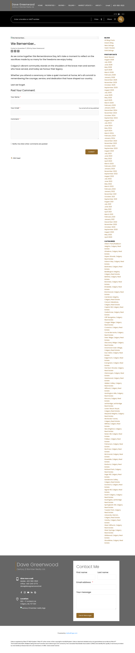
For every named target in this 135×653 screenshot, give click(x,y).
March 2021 (108, 214)
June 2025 (108, 95)
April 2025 (108, 100)
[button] (21, 592)
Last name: (103, 572)
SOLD (123, 14)
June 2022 (108, 181)
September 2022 (111, 174)
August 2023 (109, 151)
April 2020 (108, 237)
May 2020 (108, 234)
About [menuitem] (98, 5)
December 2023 (110, 141)
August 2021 (108, 201)
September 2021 (110, 199)
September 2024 (111, 118)
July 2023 (108, 153)
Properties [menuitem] (49, 5)
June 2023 (108, 156)
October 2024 (109, 115)
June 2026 (108, 65)
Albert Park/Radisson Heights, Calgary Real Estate (112, 246)
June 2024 (108, 125)
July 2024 (108, 123)
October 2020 (109, 227)
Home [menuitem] (40, 5)
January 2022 (109, 191)
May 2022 (108, 184)
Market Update (84, 5)
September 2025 (111, 87)
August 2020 (109, 232)
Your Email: (15, 108)
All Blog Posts (109, 40)
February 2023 (110, 166)
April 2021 (108, 212)
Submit (91, 152)
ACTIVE (115, 14)
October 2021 (109, 196)
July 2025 (108, 92)
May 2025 (108, 97)
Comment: (15, 119)
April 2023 (108, 161)
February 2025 (110, 105)
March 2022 (109, 186)
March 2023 (109, 163)
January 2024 (109, 138)
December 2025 (110, 80)
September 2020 (111, 229)
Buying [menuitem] (61, 5)
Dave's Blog (108, 43)
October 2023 (109, 146)
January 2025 (109, 108)
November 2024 (110, 113)
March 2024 (109, 133)
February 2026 (110, 75)
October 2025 (109, 85)
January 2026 (109, 77)
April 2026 (108, 70)
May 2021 (107, 209)
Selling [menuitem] (71, 5)
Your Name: (15, 97)
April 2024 (108, 130)
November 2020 (110, 224)
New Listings (109, 45)
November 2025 (110, 82)
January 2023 (109, 169)
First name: (81, 572)
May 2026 (108, 67)
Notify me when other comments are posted (29, 144)
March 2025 (109, 103)
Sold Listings (109, 50)
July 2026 (108, 62)
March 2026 (109, 72)
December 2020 (110, 222)
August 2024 (109, 120)
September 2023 (111, 148)
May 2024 (108, 128)
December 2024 (110, 110)
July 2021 (107, 204)
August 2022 (109, 176)
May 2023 (108, 158)
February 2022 (110, 189)
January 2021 (109, 219)
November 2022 (110, 171)
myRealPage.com (71, 633)
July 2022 (108, 179)
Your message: (83, 592)
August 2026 (109, 60)
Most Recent (109, 57)
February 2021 (109, 217)
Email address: (84, 582)
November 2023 (110, 143)
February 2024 (110, 136)
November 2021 (110, 194)
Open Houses (109, 48)
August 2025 (109, 90)
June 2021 (108, 207)
